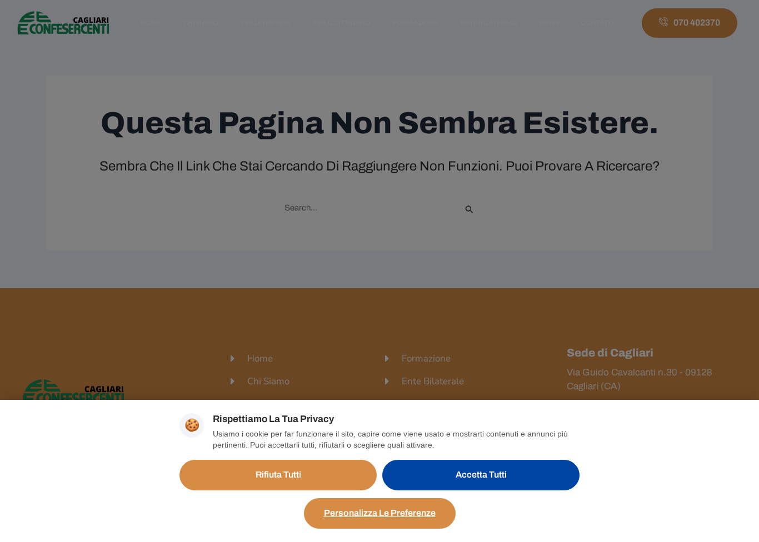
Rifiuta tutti (278, 474)
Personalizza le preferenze (380, 513)
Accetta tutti (481, 474)
